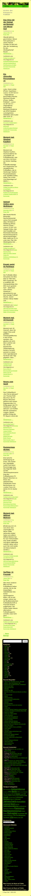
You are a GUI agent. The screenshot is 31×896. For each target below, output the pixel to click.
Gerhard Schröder (23, 795)
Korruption (9, 128)
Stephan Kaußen (8, 194)
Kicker (9, 625)
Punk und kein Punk (9, 687)
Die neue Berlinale (8, 703)
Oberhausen (6, 808)
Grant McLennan (12, 797)
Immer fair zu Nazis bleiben (10, 713)
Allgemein (6, 646)
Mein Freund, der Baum (11, 3)
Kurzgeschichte (7, 663)
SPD (25, 813)
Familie (21, 793)
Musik (5, 666)
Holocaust (18, 799)
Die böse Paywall (8, 694)
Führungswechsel (8, 697)
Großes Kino (7, 707)
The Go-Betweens (19, 815)
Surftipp (6, 672)
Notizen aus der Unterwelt (10, 860)
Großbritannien (19, 797)
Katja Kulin (6, 850)
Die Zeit (13, 794)
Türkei (6, 66)
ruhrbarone (6, 869)
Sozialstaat (21, 813)
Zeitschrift (9, 627)
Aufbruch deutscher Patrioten (11, 721)
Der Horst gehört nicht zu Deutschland (13, 737)
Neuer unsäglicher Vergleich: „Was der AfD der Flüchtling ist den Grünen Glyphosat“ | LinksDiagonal (15, 764)
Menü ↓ (24, 6)
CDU (18, 791)
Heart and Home (8, 744)
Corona (21, 791)
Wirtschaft (8, 365)
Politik (5, 668)
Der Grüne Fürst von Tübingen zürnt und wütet (15, 724)
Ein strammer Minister (9, 735)
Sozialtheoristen (8, 872)
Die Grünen (8, 794)
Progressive (7, 866)
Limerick (6, 804)
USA (11, 817)
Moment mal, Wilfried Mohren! (8, 515)
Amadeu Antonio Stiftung (10, 831)
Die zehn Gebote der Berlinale (11, 740)
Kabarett (6, 659)
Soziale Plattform (14, 866)
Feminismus (5, 795)
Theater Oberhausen (8, 815)
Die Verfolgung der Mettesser (11, 718)
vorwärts (6, 880)
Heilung (6, 696)
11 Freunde (6, 826)
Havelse (9, 432)
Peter (5, 863)
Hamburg (6, 799)
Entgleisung (6, 192)
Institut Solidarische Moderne (11, 848)
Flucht (9, 795)
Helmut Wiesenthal (8, 847)
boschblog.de (7, 834)
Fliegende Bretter (8, 842)
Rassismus (9, 65)
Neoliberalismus (22, 806)
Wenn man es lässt (8, 725)
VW (10, 257)
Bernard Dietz (10, 308)
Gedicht (9, 497)
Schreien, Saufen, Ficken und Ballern (12, 726)
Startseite (6, 6)
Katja (5, 782)
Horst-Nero (6, 729)
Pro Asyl (6, 864)
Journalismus (10, 58)
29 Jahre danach (11, 751)
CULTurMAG (7, 838)
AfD (4, 789)
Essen (18, 794)
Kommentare (11, 312)
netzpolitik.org (7, 858)
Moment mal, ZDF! (8, 690)
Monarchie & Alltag (8, 857)
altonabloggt (7, 829)
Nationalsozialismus (11, 806)
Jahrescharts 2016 (15, 768)
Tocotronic (6, 817)
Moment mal (9, 557)
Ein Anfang (6, 738)
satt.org (6, 870)
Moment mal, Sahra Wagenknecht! (12, 722)
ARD (4, 561)
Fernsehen (6, 122)
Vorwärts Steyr (10, 440)
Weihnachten (14, 505)
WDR (14, 194)
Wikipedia (6, 688)
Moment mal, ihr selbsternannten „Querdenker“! (15, 684)
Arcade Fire (5, 791)
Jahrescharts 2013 (15, 779)
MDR (13, 561)
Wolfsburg (13, 257)
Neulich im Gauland (8, 712)
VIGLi (5, 775)
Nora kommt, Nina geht (16, 753)
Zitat (16, 497)
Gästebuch (14, 773)
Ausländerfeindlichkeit (9, 61)
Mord (12, 804)
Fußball (5, 58)
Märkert (9, 863)
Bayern (5, 369)
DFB (4, 126)
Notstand (6, 702)
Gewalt (11, 192)
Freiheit (6, 706)
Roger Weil (6, 34)
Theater (6, 674)
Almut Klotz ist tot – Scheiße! (14, 770)
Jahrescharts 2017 (8, 741)
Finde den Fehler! (8, 700)
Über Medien (7, 877)
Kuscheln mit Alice (8, 719)
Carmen (6, 784)
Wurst (9, 374)
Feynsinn (6, 841)
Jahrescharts (10, 801)
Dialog (5, 650)
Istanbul (10, 63)
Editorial (6, 652)
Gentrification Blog (8, 845)
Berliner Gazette (8, 832)
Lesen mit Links (8, 854)
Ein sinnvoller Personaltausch (11, 716)
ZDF (8, 129)
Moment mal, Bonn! (8, 686)
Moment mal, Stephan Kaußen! (8, 139)
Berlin (14, 791)
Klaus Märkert (7, 851)
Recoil (5, 867)
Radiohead (11, 808)
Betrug (10, 370)
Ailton (4, 308)
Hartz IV (12, 799)
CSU (8, 372)
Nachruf (17, 804)
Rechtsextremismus (12, 811)
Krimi (5, 662)
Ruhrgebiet (12, 813)
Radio (8, 189)
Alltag (5, 647)
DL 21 (5, 839)
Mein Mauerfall (16, 778)
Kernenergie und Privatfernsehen (11, 699)
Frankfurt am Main (15, 795)
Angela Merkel (8, 789)
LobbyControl (7, 856)
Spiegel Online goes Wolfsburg (8, 204)
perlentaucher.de (8, 861)
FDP (24, 794)
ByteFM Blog (7, 835)
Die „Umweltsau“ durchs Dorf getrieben (13, 705)
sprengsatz (6, 873)
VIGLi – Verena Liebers (9, 879)
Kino (5, 661)
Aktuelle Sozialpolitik (9, 828)
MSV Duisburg (10, 310)
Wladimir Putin (17, 817)
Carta (5, 836)
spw (5, 875)
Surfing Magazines (8, 715)
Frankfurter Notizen (8, 844)
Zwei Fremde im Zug (9, 743)
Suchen (25, 641)
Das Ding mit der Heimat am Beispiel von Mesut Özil (8, 24)
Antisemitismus (18, 789)
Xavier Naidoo (7, 728)
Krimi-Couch (7, 853)
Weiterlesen (8, 53)
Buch (4, 424)
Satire (14, 122)
